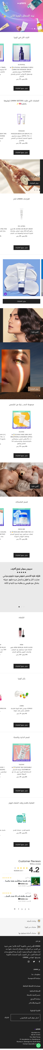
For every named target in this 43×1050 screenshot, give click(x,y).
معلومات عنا (36, 974)
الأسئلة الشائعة (35, 991)
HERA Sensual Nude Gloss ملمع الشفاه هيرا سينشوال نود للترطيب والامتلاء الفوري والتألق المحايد (21, 649)
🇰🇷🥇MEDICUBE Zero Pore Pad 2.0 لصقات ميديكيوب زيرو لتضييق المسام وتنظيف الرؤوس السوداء (21, 534)
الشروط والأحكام (34, 1002)
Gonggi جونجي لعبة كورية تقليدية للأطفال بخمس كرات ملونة (21, 709)
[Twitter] (34, 961)
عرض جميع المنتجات (21, 88)
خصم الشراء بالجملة (33, 995)
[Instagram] (28, 961)
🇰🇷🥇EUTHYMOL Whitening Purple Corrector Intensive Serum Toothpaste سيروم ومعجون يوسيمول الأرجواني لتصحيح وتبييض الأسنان (21, 72)
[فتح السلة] (3, 3)
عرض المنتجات (34, 183)
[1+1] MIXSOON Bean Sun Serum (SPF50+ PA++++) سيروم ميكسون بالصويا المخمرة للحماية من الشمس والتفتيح (21, 137)
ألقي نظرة (35, 332)
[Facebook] (39, 961)
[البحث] (7, 3)
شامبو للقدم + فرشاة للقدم (21, 830)
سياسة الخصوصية (34, 978)
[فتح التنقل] (40, 3)
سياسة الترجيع (35, 998)
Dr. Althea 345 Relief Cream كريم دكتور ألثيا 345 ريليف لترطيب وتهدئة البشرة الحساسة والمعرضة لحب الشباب (21, 231)
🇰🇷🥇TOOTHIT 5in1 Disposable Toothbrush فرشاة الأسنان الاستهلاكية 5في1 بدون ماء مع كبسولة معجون (21, 770)
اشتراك (6, 1017)
